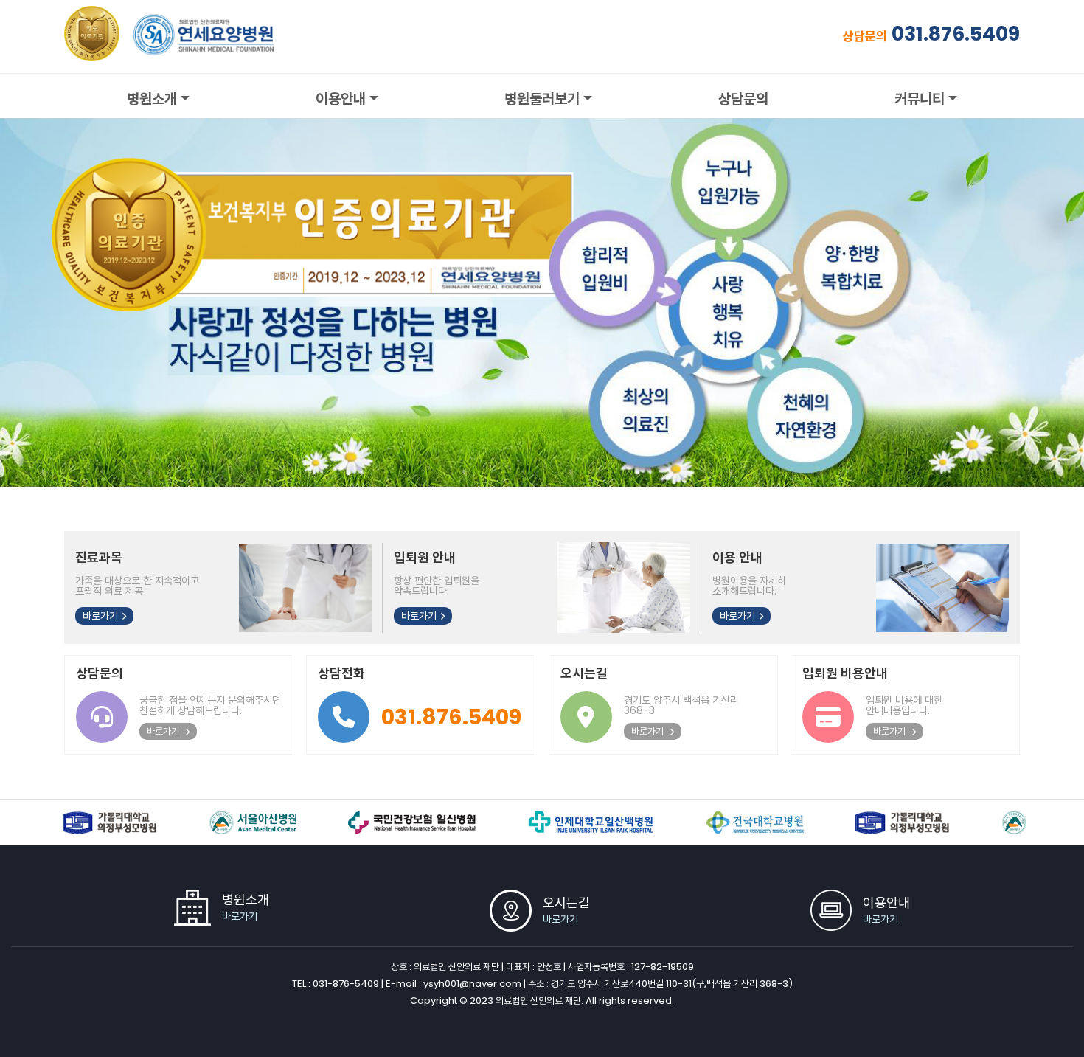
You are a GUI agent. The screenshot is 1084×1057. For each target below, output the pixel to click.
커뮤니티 (919, 99)
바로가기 (100, 616)
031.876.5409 (956, 33)
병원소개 (152, 99)
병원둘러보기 (542, 99)
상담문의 (743, 99)
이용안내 (341, 99)
